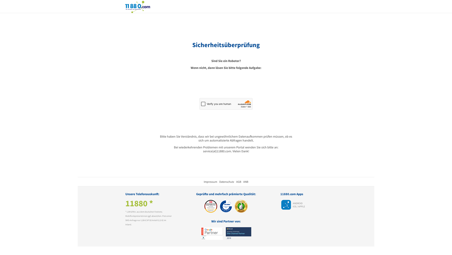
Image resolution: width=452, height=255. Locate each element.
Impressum (210, 181)
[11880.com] (137, 6)
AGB (238, 181)
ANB (245, 181)
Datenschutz (226, 181)
